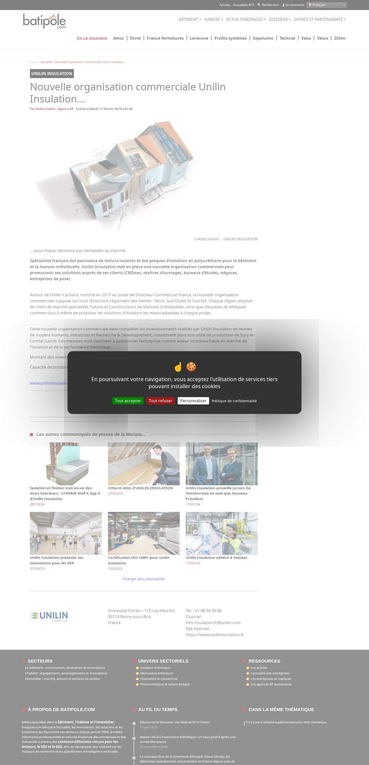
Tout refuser (160, 400)
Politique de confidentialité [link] (234, 400)
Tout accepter (128, 400)
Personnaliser (193, 400)
